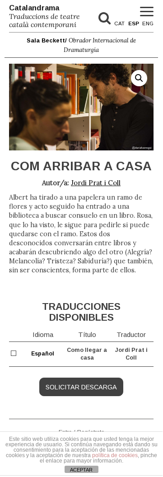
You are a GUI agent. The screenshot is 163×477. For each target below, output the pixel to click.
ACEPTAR (81, 469)
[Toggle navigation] (147, 12)
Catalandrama (44, 16)
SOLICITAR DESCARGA (81, 387)
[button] (139, 78)
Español (42, 354)
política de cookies (115, 455)
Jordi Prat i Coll (96, 182)
